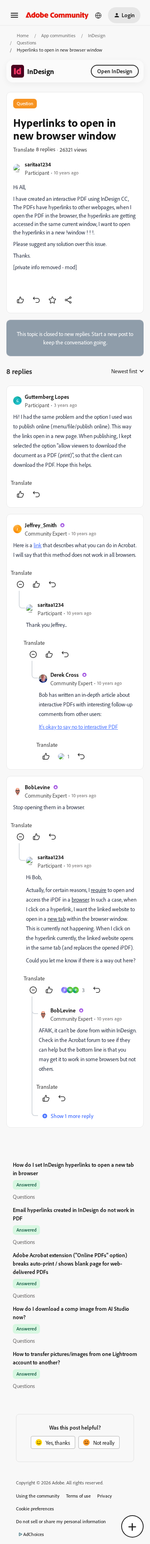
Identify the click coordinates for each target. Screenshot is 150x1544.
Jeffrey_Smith (41, 525)
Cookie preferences (35, 1509)
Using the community (38, 1496)
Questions (26, 43)
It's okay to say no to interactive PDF (78, 726)
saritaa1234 (38, 164)
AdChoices (33, 1534)
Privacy (104, 1496)
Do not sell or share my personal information (61, 1521)
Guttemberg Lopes (47, 396)
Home (23, 35)
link (38, 545)
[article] (75, 446)
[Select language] (98, 15)
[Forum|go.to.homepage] (57, 15)
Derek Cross (64, 674)
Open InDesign (114, 71)
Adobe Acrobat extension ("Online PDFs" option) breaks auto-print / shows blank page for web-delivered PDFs (70, 1263)
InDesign (96, 35)
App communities (58, 35)
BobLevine (37, 787)
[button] (14, 17)
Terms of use (78, 1496)
